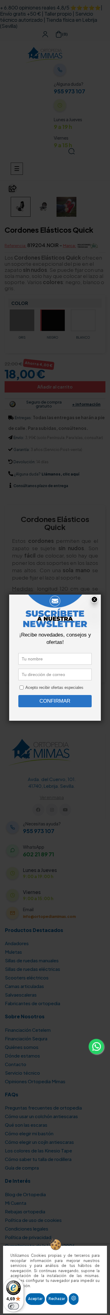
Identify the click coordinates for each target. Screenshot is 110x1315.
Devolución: (24, 462)
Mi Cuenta (15, 1203)
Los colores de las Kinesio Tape (38, 1150)
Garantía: (21, 449)
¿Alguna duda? (27, 474)
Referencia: (15, 245)
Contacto (15, 1064)
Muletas (13, 952)
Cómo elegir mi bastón (29, 1133)
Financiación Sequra (26, 1038)
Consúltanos (25, 485)
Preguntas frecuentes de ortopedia (43, 1107)
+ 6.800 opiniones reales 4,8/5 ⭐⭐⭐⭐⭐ (50, 7)
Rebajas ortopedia (25, 1211)
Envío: (18, 437)
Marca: (69, 245)
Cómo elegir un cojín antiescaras (39, 1142)
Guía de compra (22, 1167)
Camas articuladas (24, 986)
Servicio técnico (22, 1073)
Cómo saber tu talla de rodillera (38, 1159)
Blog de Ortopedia (25, 1194)
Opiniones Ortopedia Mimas (35, 1081)
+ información (86, 404)
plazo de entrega (40, 485)
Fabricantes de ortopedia (32, 1003)
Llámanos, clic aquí (60, 474)
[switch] (13, 1306)
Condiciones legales (26, 1228)
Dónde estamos (22, 1055)
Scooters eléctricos (27, 977)
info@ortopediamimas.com (49, 916)
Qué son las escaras (26, 1125)
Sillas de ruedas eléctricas (32, 969)
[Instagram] (52, 810)
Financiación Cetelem (28, 1030)
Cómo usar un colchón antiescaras (41, 1116)
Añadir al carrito (55, 386)
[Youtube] (65, 810)
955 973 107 (69, 91)
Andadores (17, 943)
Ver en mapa (52, 797)
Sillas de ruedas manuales (32, 960)
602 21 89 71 (38, 854)
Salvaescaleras (21, 995)
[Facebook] (38, 810)
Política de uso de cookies (33, 1220)
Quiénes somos (21, 1047)
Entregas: (23, 417)
